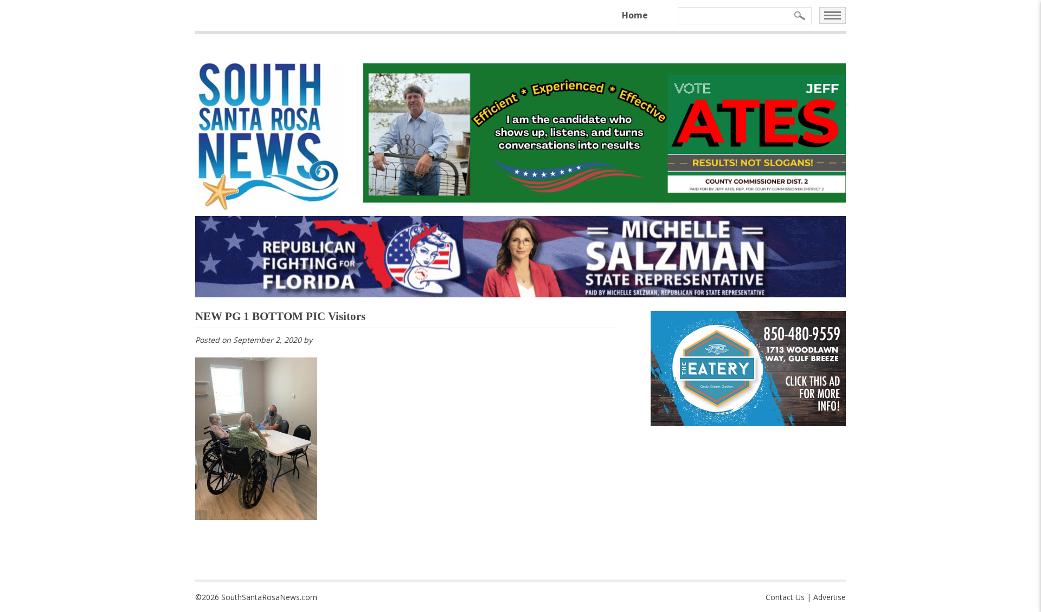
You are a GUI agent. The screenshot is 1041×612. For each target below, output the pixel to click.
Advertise (829, 597)
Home (635, 15)
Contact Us (785, 597)
